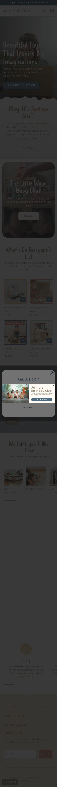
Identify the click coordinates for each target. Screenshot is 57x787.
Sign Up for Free (42, 399)
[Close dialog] (53, 385)
